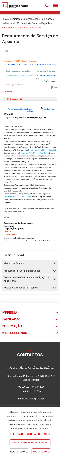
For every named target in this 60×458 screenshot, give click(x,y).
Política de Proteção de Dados (30, 434)
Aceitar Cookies (41, 452)
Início (5, 19)
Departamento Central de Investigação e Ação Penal (26, 279)
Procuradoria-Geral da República (22, 270)
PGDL (5, 51)
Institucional (8, 23)
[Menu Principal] (55, 5)
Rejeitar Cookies (19, 452)
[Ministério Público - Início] (15, 5)
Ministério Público (14, 263)
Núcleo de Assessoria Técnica (21, 287)
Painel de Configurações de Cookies (30, 443)
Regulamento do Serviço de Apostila (21, 27)
